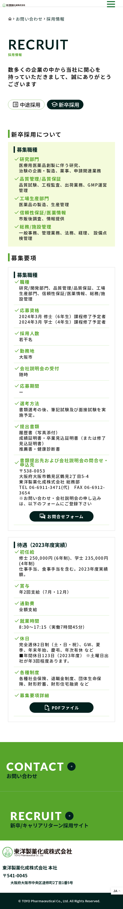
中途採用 (26, 105)
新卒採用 (65, 105)
